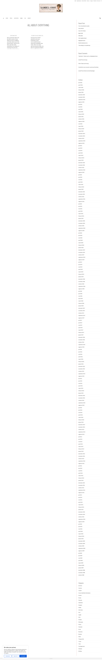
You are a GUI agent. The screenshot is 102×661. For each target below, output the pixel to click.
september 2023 (81, 140)
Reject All (15, 656)
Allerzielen (80, 35)
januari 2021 (80, 218)
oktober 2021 (81, 196)
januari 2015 (80, 393)
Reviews (80, 634)
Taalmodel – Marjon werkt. (83, 56)
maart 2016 (80, 359)
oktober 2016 (81, 342)
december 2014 (81, 395)
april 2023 (80, 152)
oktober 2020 (81, 225)
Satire (79, 636)
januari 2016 (80, 364)
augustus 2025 (81, 102)
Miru (79, 617)
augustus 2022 (81, 172)
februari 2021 (81, 216)
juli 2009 (80, 553)
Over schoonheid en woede (83, 26)
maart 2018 (80, 300)
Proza (11, 18)
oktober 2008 (81, 575)
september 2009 (81, 548)
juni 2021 (80, 206)
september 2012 (81, 461)
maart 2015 (80, 388)
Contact (29, 18)
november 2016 (81, 339)
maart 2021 (80, 213)
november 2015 (81, 368)
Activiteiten (16, 18)
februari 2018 (81, 303)
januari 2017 (80, 334)
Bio (25, 18)
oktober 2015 (81, 371)
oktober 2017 (81, 313)
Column (80, 590)
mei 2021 (80, 208)
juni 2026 (80, 82)
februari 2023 (81, 157)
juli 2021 (80, 203)
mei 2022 (80, 179)
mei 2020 (80, 237)
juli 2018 (80, 291)
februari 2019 (81, 274)
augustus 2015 (81, 376)
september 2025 (81, 99)
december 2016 (81, 337)
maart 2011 (80, 504)
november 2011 (81, 485)
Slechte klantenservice (82, 42)
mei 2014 (80, 412)
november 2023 (81, 135)
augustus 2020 (81, 230)
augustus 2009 (81, 550)
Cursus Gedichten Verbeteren (84, 592)
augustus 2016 (81, 347)
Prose (79, 629)
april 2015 (80, 385)
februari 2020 (81, 245)
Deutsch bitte (84, 0)
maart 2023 (80, 155)
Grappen (91, 0)
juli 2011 (80, 495)
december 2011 (81, 482)
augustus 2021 (81, 201)
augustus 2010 (81, 521)
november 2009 (81, 543)
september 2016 (81, 344)
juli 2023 (80, 145)
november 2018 (81, 281)
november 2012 (81, 456)
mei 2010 (80, 528)
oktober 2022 (81, 167)
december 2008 (81, 570)
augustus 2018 (81, 288)
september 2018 (81, 286)
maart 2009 (80, 562)
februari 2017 (81, 332)
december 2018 (81, 279)
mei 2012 (80, 470)
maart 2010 (80, 533)
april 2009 (80, 560)
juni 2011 (80, 497)
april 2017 (80, 327)
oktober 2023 (81, 138)
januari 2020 (80, 247)
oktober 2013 (81, 429)
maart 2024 (80, 126)
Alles (75, 0)
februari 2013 (81, 448)
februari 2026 (81, 89)
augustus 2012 (81, 463)
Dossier (80, 595)
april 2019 (80, 269)
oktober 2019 (81, 254)
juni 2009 (80, 555)
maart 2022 (80, 184)
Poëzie (7, 18)
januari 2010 (80, 538)
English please (79, 0)
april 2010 (80, 531)
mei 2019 (80, 266)
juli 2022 (80, 174)
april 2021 (80, 211)
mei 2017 (80, 325)
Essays (79, 597)
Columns (88, 0)
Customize (8, 656)
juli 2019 (80, 262)
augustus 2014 (81, 405)
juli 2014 (80, 407)
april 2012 (80, 473)
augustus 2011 (81, 492)
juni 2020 (80, 235)
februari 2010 (81, 536)
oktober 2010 (81, 516)
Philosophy (80, 622)
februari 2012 (81, 478)
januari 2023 (80, 160)
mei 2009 (80, 558)
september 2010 (81, 519)
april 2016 (80, 356)
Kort (79, 612)
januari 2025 (80, 116)
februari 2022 (81, 186)
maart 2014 (80, 417)
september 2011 (81, 490)
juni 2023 (80, 148)
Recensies (98, 0)
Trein (79, 643)
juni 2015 (80, 381)
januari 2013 (80, 451)
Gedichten (80, 602)
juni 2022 (80, 177)
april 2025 (80, 109)
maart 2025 (80, 111)
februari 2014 (81, 419)
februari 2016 (81, 361)
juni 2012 (80, 468)
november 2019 (81, 252)
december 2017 (81, 308)
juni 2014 (80, 410)
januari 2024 (80, 131)
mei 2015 (80, 383)
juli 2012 (80, 465)
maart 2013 (80, 446)
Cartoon (80, 588)
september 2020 (81, 228)
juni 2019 (80, 264)
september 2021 (81, 199)
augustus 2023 (81, 143)
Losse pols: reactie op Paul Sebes (91, 67)
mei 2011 (80, 499)
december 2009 (81, 541)
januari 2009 (80, 567)
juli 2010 (80, 524)
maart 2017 (80, 330)
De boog (85, 59)
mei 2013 (80, 441)
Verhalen (80, 648)
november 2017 (81, 310)
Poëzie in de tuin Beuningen (89, 70)
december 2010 (81, 511)
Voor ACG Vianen (82, 30)
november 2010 (81, 514)
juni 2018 (80, 293)
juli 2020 (80, 233)
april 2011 (80, 502)
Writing (80, 651)
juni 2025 (80, 104)
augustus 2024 (81, 121)
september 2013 (81, 431)
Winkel (21, 18)
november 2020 (81, 223)
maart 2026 (80, 87)
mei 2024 (80, 123)
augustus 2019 (81, 259)
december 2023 (81, 133)
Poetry (79, 624)
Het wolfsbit (81, 28)
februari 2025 (81, 114)
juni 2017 (80, 322)
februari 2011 (81, 507)
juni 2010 (80, 526)
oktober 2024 (81, 119)
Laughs (79, 614)
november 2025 (81, 97)
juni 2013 (80, 439)
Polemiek (94, 0)
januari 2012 (80, 480)
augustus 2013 (81, 434)
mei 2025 (80, 106)
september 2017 (81, 315)
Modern (80, 619)
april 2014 (80, 414)
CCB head (51, 658)
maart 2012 (80, 475)
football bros (81, 67)
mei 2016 (80, 354)
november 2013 (81, 427)
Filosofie (80, 600)
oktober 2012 (81, 458)
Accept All (23, 656)
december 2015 (81, 366)
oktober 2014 (81, 400)
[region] (15, 652)
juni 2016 (80, 351)
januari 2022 (80, 189)
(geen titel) (80, 33)
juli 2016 (80, 349)
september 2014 (81, 402)
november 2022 (81, 165)
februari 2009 (81, 565)
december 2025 (81, 94)
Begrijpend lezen (81, 40)
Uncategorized (81, 646)
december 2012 (81, 453)
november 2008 (81, 572)
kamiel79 (80, 59)
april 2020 (80, 240)
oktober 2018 (81, 283)
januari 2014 (80, 422)
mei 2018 (80, 296)
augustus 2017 (81, 317)
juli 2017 (80, 320)
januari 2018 (80, 305)
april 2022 (80, 182)
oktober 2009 (81, 545)
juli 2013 (80, 436)
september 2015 (81, 373)
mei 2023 (80, 150)
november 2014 (81, 397)
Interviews (80, 609)
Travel (79, 641)
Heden (79, 607)
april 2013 (80, 444)
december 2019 (81, 250)
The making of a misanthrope (84, 45)
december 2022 (81, 162)
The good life (81, 639)
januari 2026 (80, 92)
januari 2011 (80, 509)
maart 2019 (80, 271)
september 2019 (81, 257)
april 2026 (80, 85)
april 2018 (80, 298)
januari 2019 (80, 276)
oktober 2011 (81, 487)
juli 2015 (80, 378)
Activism (80, 585)
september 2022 (81, 169)
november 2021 (81, 194)
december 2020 (81, 220)
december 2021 (81, 191)
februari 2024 (81, 128)
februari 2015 (81, 390)
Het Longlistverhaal (82, 38)
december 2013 (81, 424)
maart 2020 (80, 242)
